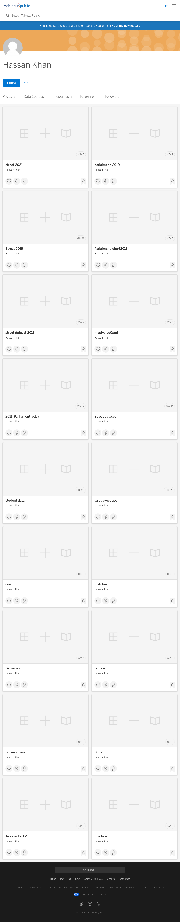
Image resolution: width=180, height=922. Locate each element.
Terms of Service (35, 887)
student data (15, 500)
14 (172, 406)
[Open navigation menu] (174, 6)
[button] (81, 904)
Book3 (99, 752)
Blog (61, 879)
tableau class (15, 752)
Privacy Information (61, 887)
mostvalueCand (106, 333)
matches (100, 584)
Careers (110, 879)
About (77, 879)
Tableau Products (93, 879)
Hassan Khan (12, 169)
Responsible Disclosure (108, 887)
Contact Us (124, 879)
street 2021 (13, 165)
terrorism (101, 668)
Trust (53, 879)
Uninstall (131, 887)
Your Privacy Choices (93, 894)
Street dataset (105, 416)
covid (9, 584)
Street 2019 (14, 249)
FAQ (68, 879)
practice (100, 836)
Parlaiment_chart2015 (111, 249)
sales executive (105, 500)
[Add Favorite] (83, 181)
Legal (19, 887)
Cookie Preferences (152, 887)
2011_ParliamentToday (22, 416)
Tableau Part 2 (16, 836)
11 (83, 238)
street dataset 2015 (20, 333)
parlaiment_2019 (107, 165)
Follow (11, 83)
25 (171, 490)
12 (83, 406)
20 (82, 490)
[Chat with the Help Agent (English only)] (166, 6)
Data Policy (83, 887)
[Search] (7, 16)
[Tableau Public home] (17, 6)
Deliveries (12, 668)
